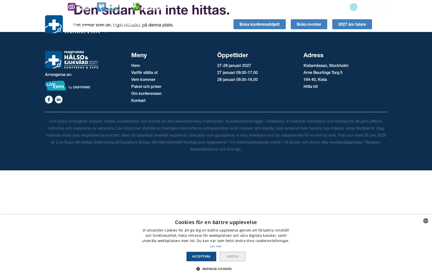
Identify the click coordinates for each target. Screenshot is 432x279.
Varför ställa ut (144, 72)
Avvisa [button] (232, 256)
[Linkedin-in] (59, 99)
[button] (216, 269)
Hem (135, 65)
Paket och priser (146, 86)
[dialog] (216, 247)
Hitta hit (311, 86)
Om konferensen (146, 93)
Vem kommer (143, 79)
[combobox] (425, 220)
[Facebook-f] (49, 99)
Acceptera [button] (201, 256)
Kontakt (138, 100)
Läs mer (216, 246)
